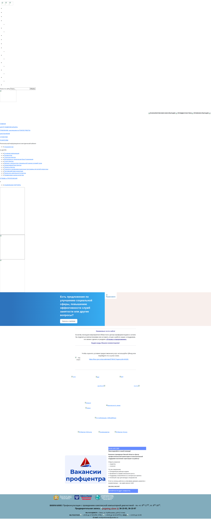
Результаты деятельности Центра (15, 173)
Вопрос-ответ (8, 35)
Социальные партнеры (11, 16)
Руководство (8, 155)
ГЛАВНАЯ (3, 124)
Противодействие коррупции (13, 171)
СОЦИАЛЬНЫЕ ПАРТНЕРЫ (12, 185)
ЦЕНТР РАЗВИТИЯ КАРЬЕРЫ (9, 127)
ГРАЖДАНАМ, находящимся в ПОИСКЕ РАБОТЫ (15, 130)
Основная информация (11, 153)
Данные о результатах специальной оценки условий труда (23, 163)
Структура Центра (10, 157)
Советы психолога (9, 85)
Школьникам (8, 55)
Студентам (7, 62)
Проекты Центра (9, 167)
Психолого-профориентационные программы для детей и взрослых (26, 169)
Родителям (7, 70)
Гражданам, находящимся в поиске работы (18, 48)
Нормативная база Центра (12, 165)
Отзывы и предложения (11, 39)
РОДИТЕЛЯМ (4, 140)
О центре (6, 12)
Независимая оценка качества (14, 175)
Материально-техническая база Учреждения (18, 159)
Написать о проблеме (68, 321)
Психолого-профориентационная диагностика (19, 21)
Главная (6, 8)
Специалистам (8, 77)
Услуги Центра (8, 161)
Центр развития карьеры (12, 44)
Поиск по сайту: (5, 89)
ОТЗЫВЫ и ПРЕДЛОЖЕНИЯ (8, 178)
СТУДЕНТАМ (4, 137)
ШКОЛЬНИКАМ (5, 134)
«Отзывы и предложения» (116, 339)
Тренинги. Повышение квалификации (17, 28)
